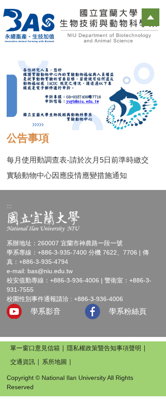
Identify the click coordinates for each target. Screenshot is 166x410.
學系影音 (46, 311)
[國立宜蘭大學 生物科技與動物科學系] (83, 25)
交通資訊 (22, 361)
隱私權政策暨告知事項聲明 (104, 348)
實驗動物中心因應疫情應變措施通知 (67, 175)
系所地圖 (54, 361)
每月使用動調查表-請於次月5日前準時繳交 (78, 160)
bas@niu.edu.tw (50, 271)
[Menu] (150, 17)
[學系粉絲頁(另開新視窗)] (92, 311)
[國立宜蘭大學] (43, 220)
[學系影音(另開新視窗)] (14, 311)
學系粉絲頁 (128, 311)
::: (9, 205)
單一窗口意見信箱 (35, 348)
